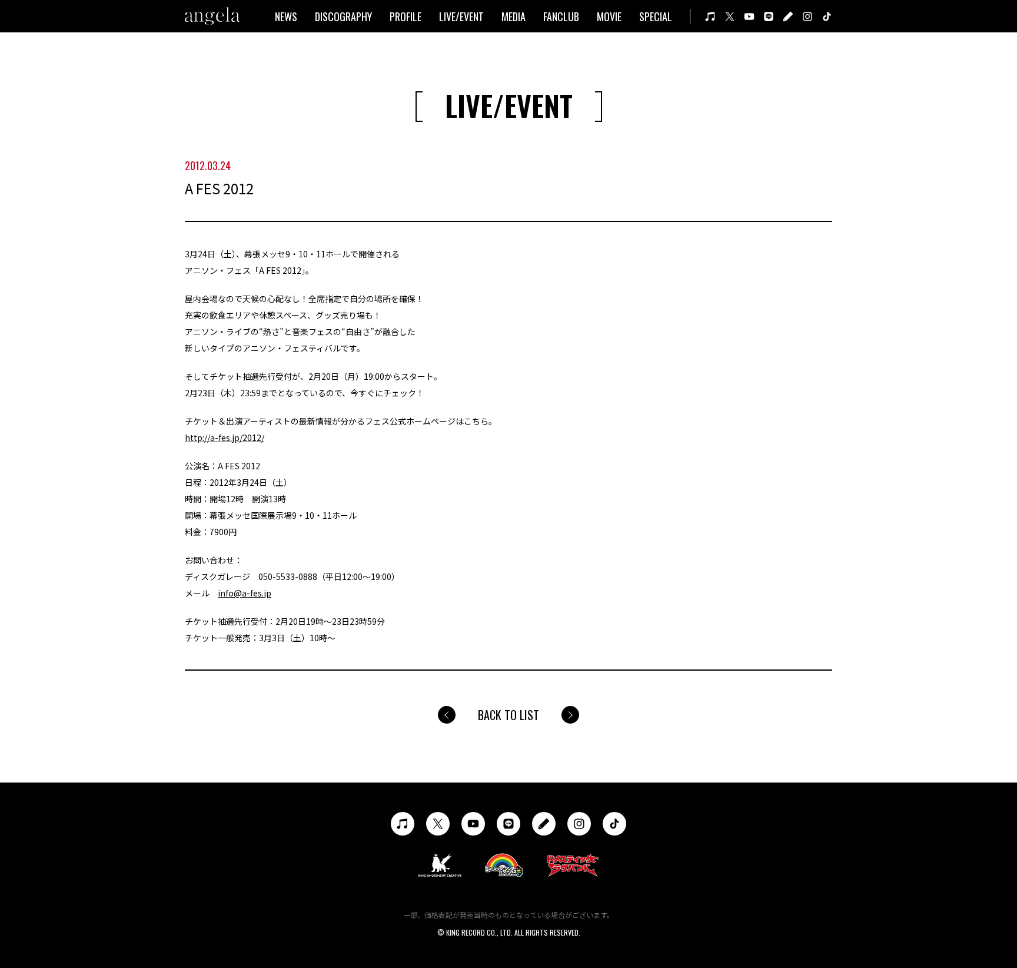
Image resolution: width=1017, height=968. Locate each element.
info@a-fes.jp (244, 593)
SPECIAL (655, 16)
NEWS (286, 16)
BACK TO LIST (508, 715)
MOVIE (609, 16)
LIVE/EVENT (461, 16)
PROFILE (405, 16)
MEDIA (513, 16)
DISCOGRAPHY (343, 16)
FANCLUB (561, 16)
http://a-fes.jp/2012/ (224, 437)
